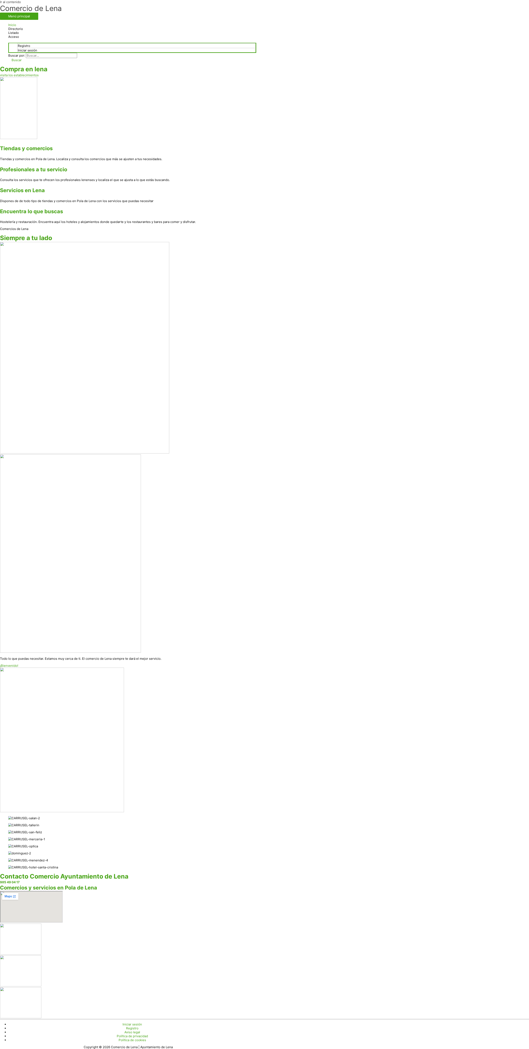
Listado (13, 33)
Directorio (15, 29)
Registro (24, 46)
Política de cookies (132, 1040)
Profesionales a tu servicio (33, 169)
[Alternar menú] (132, 41)
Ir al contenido (10, 2)
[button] (15, 60)
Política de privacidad (132, 1036)
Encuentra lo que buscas (31, 211)
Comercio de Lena (31, 8)
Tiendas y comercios (26, 148)
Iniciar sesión (27, 50)
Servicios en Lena (22, 190)
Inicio (12, 25)
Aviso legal (132, 1032)
